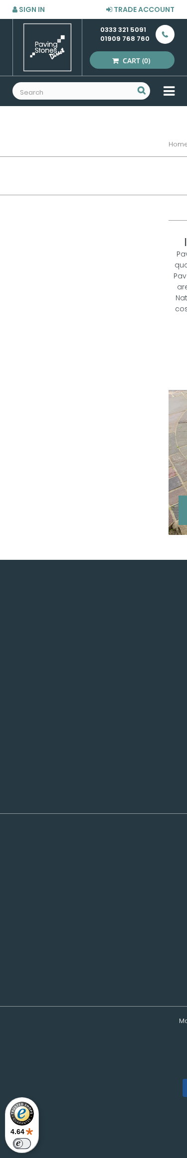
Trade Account (143, 9)
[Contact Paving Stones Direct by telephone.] (162, 34)
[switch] (22, 1143)
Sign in (31, 9)
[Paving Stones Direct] (47, 47)
